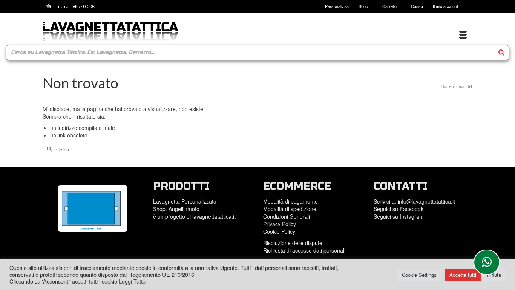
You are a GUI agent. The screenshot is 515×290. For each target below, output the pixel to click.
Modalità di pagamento (290, 201)
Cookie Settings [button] (419, 274)
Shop (365, 6)
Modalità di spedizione (289, 209)
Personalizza (337, 6)
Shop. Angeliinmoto (177, 209)
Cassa (417, 6)
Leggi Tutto (132, 281)
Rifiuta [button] (494, 274)
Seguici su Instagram (399, 216)
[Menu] (463, 35)
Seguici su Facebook (398, 209)
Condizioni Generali (286, 216)
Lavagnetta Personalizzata (184, 201)
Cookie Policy (279, 231)
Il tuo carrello (74, 6)
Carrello (391, 6)
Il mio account (448, 6)
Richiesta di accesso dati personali (304, 250)
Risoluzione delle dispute (292, 243)
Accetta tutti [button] (462, 274)
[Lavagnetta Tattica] (110, 31)
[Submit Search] (48, 149)
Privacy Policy (279, 224)
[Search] (501, 52)
